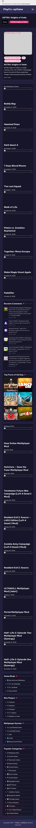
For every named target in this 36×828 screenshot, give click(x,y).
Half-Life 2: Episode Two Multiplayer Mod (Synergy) (17, 635)
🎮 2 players (11, 702)
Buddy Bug (10, 103)
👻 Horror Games (12, 774)
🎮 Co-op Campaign (13, 684)
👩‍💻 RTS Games (11, 788)
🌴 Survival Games (13, 802)
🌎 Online (10, 738)
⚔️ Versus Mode (12, 691)
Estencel (16, 328)
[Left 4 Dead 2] (25, 413)
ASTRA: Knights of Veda (15, 64)
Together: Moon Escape (17, 251)
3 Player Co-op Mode (12, 61)
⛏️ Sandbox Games (13, 792)
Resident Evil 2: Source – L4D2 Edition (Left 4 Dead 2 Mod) (17, 520)
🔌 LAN (9, 734)
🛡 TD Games (11, 806)
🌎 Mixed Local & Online (14, 742)
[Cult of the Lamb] (11, 413)
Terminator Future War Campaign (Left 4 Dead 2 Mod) (17, 493)
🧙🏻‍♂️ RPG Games (11, 785)
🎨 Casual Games (12, 767)
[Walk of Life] (11, 399)
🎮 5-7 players (11, 713)
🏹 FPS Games (11, 770)
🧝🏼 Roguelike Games (13, 781)
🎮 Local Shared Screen (14, 727)
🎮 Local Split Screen (13, 731)
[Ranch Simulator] (25, 385)
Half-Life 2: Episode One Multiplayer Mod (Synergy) (17, 662)
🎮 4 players (11, 709)
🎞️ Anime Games (12, 763)
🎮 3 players (11, 705)
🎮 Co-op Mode (12, 687)
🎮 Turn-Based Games (14, 810)
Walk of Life (10, 207)
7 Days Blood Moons (15, 165)
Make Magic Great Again (17, 272)
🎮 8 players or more (13, 716)
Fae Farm (26, 356)
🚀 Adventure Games (13, 760)
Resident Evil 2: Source (16, 567)
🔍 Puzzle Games (12, 778)
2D (23, 57)
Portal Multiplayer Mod (16, 612)
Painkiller (9, 293)
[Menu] (33, 9)
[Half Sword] (11, 385)
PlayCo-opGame (13, 9)
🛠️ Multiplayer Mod (13, 753)
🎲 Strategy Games (13, 799)
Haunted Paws (12, 124)
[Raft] (25, 399)
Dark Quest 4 (11, 145)
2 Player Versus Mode (12, 57)
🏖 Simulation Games (13, 795)
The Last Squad (12, 186)
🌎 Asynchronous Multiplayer (16, 680)
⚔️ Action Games (12, 756)
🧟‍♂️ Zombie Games (12, 813)
